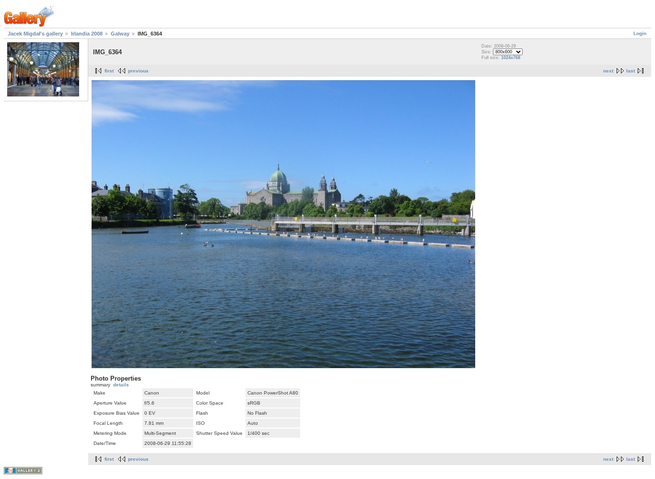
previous (138, 70)
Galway (120, 33)
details (121, 384)
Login (639, 33)
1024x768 (510, 57)
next (608, 70)
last (630, 70)
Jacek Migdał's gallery (35, 33)
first (109, 70)
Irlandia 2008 (87, 33)
